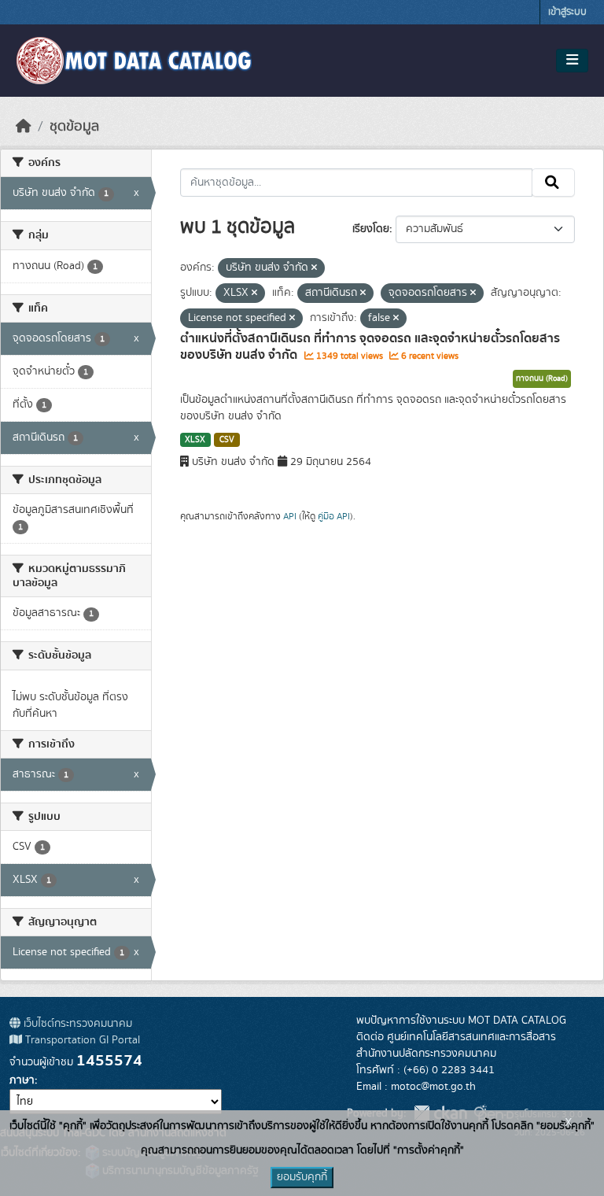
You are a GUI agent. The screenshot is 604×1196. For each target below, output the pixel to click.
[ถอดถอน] (314, 268)
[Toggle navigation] (572, 60)
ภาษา (22, 1080)
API (289, 516)
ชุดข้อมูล (74, 126)
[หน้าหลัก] (23, 126)
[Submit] (553, 182)
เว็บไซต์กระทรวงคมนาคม (76, 1024)
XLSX (195, 440)
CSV (226, 440)
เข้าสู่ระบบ (567, 12)
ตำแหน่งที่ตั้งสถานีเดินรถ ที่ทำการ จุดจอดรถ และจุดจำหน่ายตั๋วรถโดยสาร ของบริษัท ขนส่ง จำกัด (370, 346)
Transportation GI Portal (81, 1040)
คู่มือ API (334, 516)
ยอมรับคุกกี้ (302, 1177)
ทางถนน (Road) (542, 378)
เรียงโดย (370, 229)
